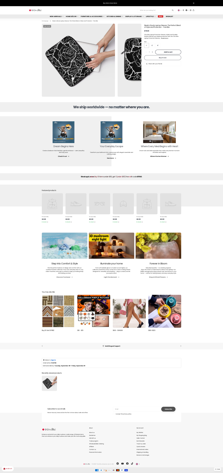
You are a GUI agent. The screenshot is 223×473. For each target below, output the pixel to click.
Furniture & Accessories (91, 16)
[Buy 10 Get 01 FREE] (58, 311)
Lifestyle (150, 16)
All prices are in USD (108, 464)
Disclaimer (92, 435)
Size (145, 42)
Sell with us (92, 438)
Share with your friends (155, 64)
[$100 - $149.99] (129, 311)
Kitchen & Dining (114, 16)
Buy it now (162, 58)
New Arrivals (55, 16)
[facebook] (127, 463)
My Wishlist (140, 432)
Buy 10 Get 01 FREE (48, 330)
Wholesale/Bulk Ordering (96, 444)
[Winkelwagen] (193, 10)
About (91, 428)
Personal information (95, 452)
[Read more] (187, 10)
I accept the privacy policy (123, 414)
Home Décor (71, 16)
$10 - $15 (80, 330)
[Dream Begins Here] (63, 133)
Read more (164, 38)
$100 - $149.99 (118, 330)
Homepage (45, 21)
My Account (140, 428)
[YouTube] (122, 463)
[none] (42, 346)
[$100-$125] (164, 311)
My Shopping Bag (142, 435)
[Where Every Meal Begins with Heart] (159, 133)
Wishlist (169, 16)
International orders (142, 449)
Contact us (92, 449)
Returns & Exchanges (143, 455)
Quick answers (141, 446)
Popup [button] (47, 222)
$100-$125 (151, 330)
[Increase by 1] (152, 52)
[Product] (52, 203)
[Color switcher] (183, 10)
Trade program (93, 441)
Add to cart (168, 52)
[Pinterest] (117, 463)
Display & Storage (133, 16)
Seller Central (141, 438)
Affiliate (91, 446)
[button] (136, 60)
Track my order (141, 444)
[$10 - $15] (93, 311)
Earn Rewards (140, 441)
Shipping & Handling (142, 452)
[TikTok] (132, 463)
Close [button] (193, 3)
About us (92, 432)
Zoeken (172, 10)
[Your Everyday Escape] (111, 133)
